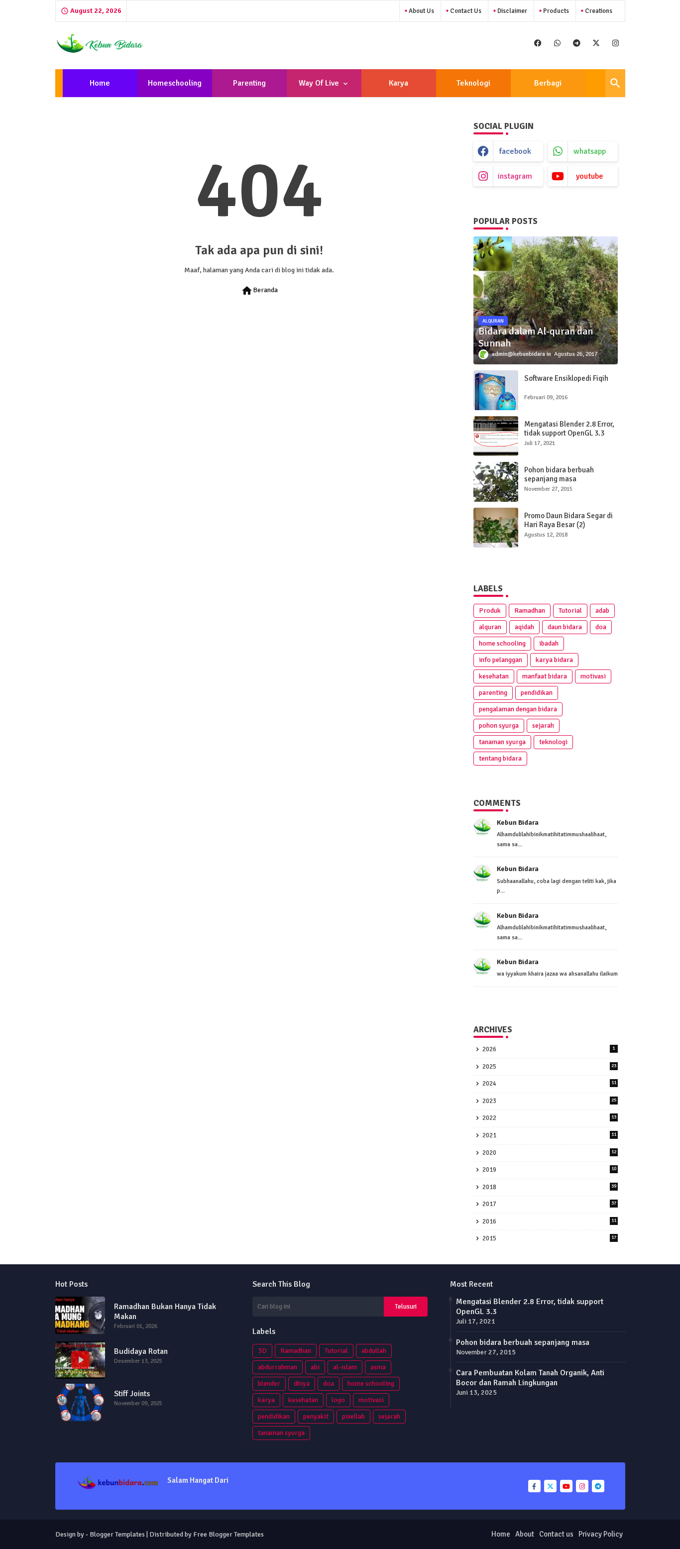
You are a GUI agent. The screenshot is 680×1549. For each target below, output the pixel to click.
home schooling (502, 643)
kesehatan (494, 676)
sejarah (543, 725)
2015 (549, 1238)
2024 (549, 1084)
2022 (549, 1118)
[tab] (100, 83)
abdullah (373, 1350)
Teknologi (473, 83)
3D (262, 1350)
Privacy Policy (600, 1534)
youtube (589, 176)
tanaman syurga (502, 742)
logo (338, 1400)
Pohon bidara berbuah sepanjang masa (559, 474)
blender (269, 1383)
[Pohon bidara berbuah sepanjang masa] (495, 482)
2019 (549, 1170)
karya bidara (554, 660)
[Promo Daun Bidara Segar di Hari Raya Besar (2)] (495, 528)
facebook (515, 151)
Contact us (465, 11)
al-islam (345, 1367)
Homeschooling (175, 83)
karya (266, 1400)
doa (600, 627)
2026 (548, 1049)
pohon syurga (499, 725)
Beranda (259, 291)
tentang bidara (500, 758)
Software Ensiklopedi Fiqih (566, 378)
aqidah (524, 627)
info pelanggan (500, 660)
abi (315, 1367)
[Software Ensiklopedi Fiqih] (495, 390)
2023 (549, 1101)
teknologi (553, 742)
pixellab (353, 1416)
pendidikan (537, 692)
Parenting (249, 83)
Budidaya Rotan (141, 1351)
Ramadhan (529, 610)
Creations (597, 11)
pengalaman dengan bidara (518, 709)
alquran (490, 627)
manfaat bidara (544, 676)
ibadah (549, 643)
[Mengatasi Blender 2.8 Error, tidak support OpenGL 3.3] (495, 436)
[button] (615, 83)
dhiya (302, 1383)
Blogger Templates (117, 1534)
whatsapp (589, 151)
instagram (515, 176)
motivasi (593, 676)
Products (555, 11)
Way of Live (319, 83)
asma (378, 1367)
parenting (493, 692)
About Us (420, 11)
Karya (398, 83)
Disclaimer (511, 11)
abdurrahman (277, 1367)
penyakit (316, 1416)
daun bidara (565, 627)
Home (100, 83)
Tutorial (570, 610)
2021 (549, 1135)
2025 (549, 1067)
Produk (490, 610)
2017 (549, 1204)
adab (602, 610)
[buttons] (538, 43)
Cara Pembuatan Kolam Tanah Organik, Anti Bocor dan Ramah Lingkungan (530, 1378)
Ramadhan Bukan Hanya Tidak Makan (165, 1312)
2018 (549, 1187)
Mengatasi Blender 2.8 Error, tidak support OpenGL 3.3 (569, 429)
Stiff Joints (132, 1394)
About (524, 1534)
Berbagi (548, 83)
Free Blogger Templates (228, 1534)
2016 (549, 1221)
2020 (549, 1153)
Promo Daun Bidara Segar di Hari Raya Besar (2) (568, 520)
